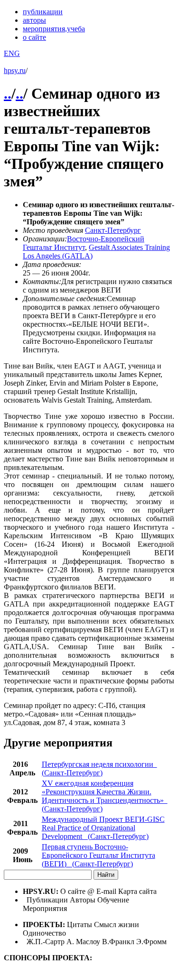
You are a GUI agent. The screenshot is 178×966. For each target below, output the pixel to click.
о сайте (34, 37)
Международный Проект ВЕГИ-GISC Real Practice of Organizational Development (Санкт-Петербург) (103, 827)
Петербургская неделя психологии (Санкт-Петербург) (99, 768)
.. (7, 93)
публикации (43, 12)
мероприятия (54, 29)
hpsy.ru (15, 70)
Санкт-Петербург (113, 230)
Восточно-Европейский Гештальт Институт (83, 243)
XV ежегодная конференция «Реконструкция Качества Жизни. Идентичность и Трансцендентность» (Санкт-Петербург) (105, 796)
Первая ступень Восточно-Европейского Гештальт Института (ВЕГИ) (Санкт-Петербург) (98, 855)
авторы (34, 20)
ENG (12, 53)
